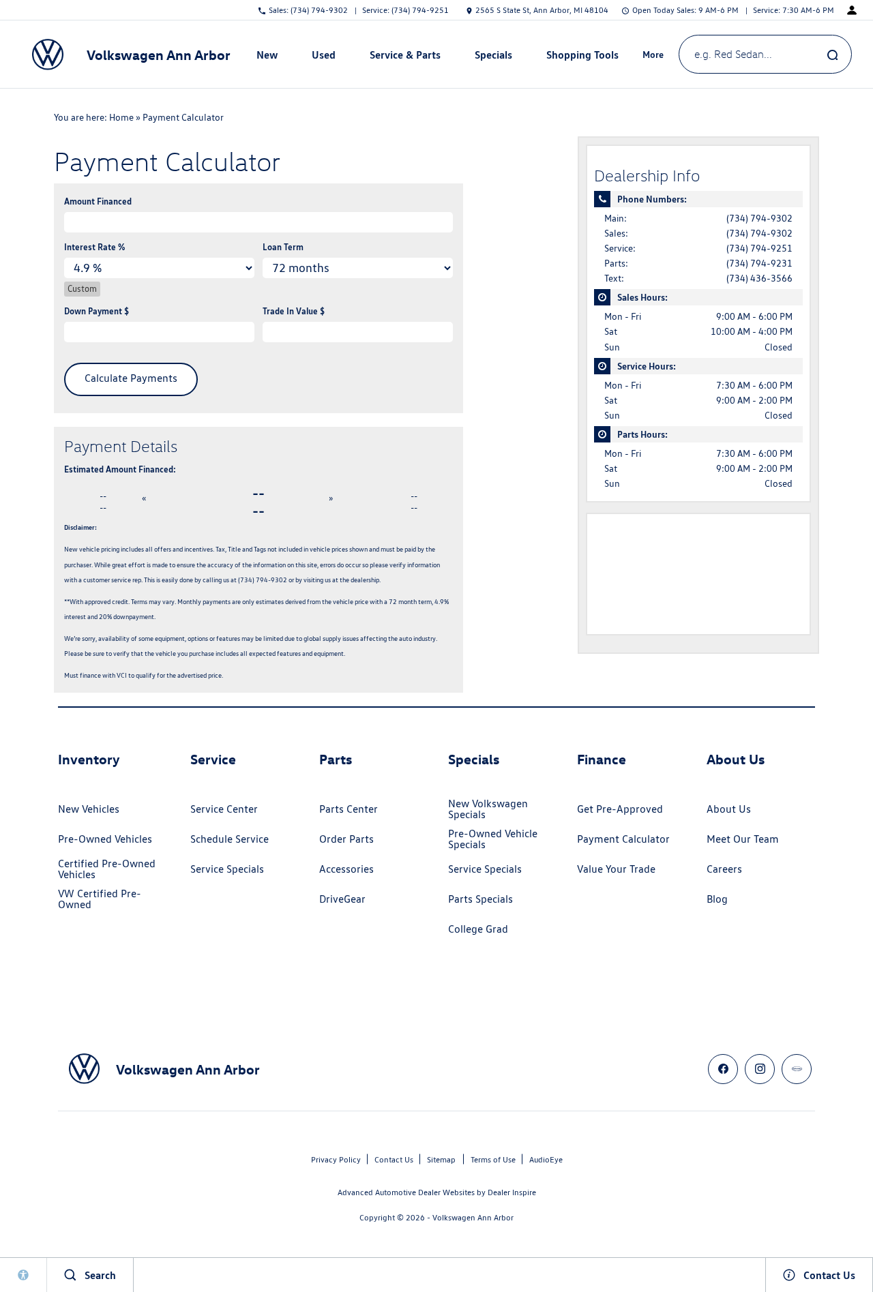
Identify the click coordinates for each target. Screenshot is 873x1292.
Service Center (224, 808)
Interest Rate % (94, 246)
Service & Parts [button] (405, 57)
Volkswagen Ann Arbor (473, 1217)
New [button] (269, 57)
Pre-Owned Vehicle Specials (492, 839)
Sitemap (441, 1159)
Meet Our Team (743, 838)
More (653, 56)
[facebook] (723, 1069)
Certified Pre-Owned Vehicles (107, 869)
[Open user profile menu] (852, 10)
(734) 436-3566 (759, 278)
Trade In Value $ (294, 310)
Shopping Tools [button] (582, 57)
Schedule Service (229, 838)
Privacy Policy (336, 1159)
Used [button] (324, 57)
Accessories (346, 868)
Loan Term (283, 246)
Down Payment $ (96, 310)
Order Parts (346, 838)
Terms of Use (493, 1159)
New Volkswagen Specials (488, 809)
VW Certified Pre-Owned (99, 899)
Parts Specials (480, 898)
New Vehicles (88, 808)
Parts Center (348, 808)
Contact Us (393, 1159)
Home (121, 117)
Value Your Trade (616, 868)
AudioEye (546, 1159)
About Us (729, 808)
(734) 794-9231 (759, 263)
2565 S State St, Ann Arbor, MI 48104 (541, 10)
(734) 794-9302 (759, 218)
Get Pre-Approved (620, 808)
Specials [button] (493, 57)
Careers (724, 868)
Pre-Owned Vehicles (105, 838)
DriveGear (342, 898)
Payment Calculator (623, 838)
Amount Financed (98, 201)
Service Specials (227, 868)
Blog (717, 898)
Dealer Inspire (512, 1192)
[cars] (797, 1069)
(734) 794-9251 (759, 248)
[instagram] (760, 1069)
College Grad (478, 928)
